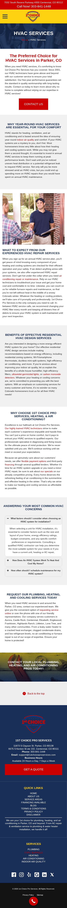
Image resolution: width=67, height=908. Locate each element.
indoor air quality (25, 139)
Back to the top (36, 693)
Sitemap (40, 895)
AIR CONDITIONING (33, 858)
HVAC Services (33, 33)
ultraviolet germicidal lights (25, 374)
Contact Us (33, 104)
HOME (33, 793)
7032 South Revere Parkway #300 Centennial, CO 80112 (33, 2)
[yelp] (29, 874)
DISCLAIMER (33, 814)
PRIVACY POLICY (33, 811)
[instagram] (21, 874)
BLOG (33, 805)
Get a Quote (33, 769)
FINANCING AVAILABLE (33, 802)
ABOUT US (33, 796)
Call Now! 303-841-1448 (33, 6)
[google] (36, 874)
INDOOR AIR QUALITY (33, 861)
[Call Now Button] (33, 901)
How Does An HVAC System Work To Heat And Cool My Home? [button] (35, 562)
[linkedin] (44, 874)
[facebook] (13, 874)
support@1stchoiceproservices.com (37, 754)
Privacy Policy (28, 895)
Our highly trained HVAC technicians (23, 428)
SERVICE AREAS (33, 799)
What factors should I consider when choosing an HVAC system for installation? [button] (36, 520)
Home (24, 40)
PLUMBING (34, 849)
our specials (46, 471)
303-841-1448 (38, 751)
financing (9, 464)
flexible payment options (33, 461)
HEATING (34, 855)
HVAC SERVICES (33, 852)
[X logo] (51, 874)
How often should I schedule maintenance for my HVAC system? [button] (35, 572)
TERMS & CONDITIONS (33, 808)
